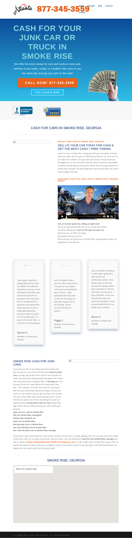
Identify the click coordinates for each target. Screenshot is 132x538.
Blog (100, 6)
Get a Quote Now (47, 92)
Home (81, 6)
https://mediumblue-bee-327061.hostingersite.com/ (51, 442)
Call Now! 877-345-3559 (49, 83)
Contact (109, 6)
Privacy (82, 13)
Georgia (91, 6)
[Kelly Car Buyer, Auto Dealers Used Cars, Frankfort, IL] (22, 111)
